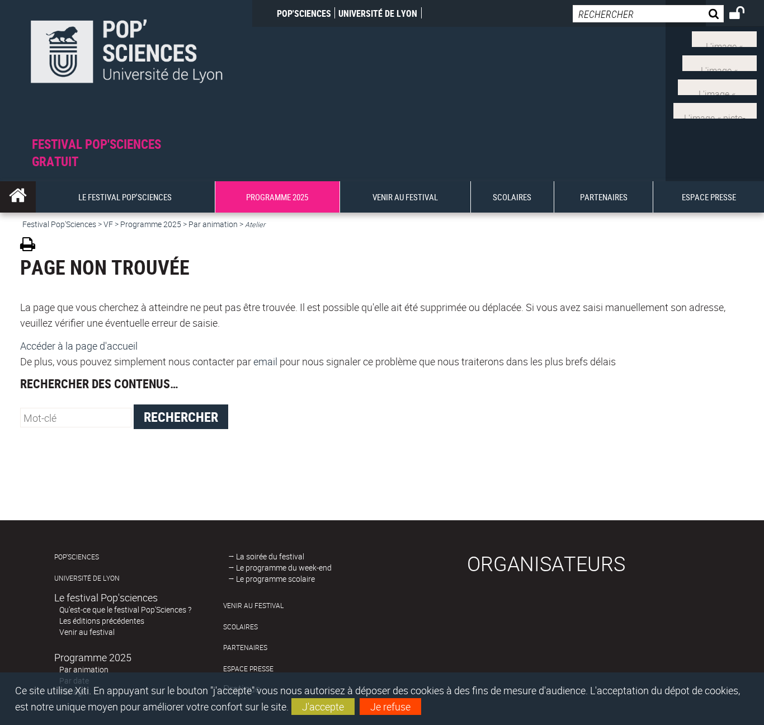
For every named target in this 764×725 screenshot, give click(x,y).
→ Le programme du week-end (280, 567)
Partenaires (245, 647)
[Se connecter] (744, 14)
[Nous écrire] (715, 109)
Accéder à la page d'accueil (79, 345)
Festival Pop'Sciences (59, 224)
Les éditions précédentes (101, 620)
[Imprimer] (31, 246)
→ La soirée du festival (266, 556)
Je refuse (390, 706)
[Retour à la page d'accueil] (126, 68)
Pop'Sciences (304, 13)
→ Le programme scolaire (271, 578)
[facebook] (719, 62)
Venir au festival (87, 632)
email (265, 361)
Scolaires (240, 627)
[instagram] (717, 85)
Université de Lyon (377, 13)
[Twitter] (724, 38)
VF (108, 224)
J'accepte (323, 706)
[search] (648, 13)
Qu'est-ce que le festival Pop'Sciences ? (125, 609)
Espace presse (248, 669)
